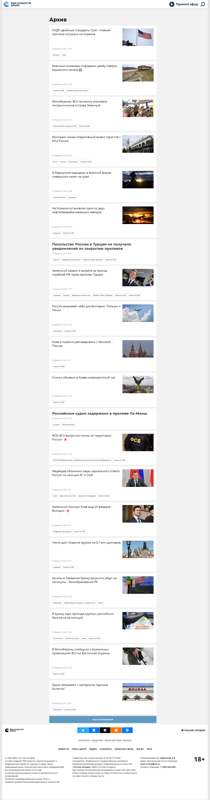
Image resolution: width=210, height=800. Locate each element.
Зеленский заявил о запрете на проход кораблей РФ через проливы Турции (79, 273)
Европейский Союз (68, 496)
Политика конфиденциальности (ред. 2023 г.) (27, 779)
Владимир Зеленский (71, 260)
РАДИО (93, 749)
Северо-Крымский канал (77, 91)
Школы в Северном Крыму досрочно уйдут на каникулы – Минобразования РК (84, 580)
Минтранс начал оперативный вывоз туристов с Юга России (86, 139)
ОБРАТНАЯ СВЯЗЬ (124, 749)
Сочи (55, 162)
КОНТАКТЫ (106, 749)
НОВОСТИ (63, 749)
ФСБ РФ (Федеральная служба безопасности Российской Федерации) (82, 460)
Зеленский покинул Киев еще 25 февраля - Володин (82, 509)
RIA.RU (140, 749)
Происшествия (59, 197)
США (64, 55)
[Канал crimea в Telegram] (82, 730)
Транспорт (73, 162)
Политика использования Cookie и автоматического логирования (31, 775)
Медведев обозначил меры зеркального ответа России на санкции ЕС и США (85, 473)
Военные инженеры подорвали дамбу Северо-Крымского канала (85, 68)
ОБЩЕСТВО (97, 740)
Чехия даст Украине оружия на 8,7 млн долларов (86, 543)
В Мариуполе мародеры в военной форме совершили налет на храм (81, 175)
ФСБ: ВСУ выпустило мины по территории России (81, 437)
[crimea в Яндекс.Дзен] (105, 730)
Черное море (120, 295)
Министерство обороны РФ (64, 126)
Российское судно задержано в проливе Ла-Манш (99, 413)
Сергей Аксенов (72, 638)
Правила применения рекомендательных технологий (32, 782)
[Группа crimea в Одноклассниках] (116, 730)
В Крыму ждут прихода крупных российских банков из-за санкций (83, 616)
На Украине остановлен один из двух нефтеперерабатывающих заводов (78, 210)
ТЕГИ (149, 749)
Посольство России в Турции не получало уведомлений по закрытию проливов (91, 246)
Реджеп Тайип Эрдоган (92, 260)
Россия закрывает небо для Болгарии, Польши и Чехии (86, 308)
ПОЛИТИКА (84, 740)
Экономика (58, 638)
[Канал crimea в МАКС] (127, 730)
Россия (63, 162)
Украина (72, 197)
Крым (100, 603)
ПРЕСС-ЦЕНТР (79, 749)
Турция (56, 260)
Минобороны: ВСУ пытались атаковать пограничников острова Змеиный (79, 103)
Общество (57, 603)
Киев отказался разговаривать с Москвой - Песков (82, 344)
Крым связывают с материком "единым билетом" (80, 687)
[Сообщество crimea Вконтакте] (93, 730)
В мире (56, 55)
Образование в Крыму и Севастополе (79, 603)
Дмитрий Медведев (87, 496)
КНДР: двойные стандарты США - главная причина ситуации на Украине (81, 32)
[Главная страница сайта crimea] (17, 4)
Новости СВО (58, 91)
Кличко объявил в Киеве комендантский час (83, 378)
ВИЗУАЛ (127, 740)
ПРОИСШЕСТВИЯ (113, 740)
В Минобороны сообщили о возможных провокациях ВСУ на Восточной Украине (81, 651)
